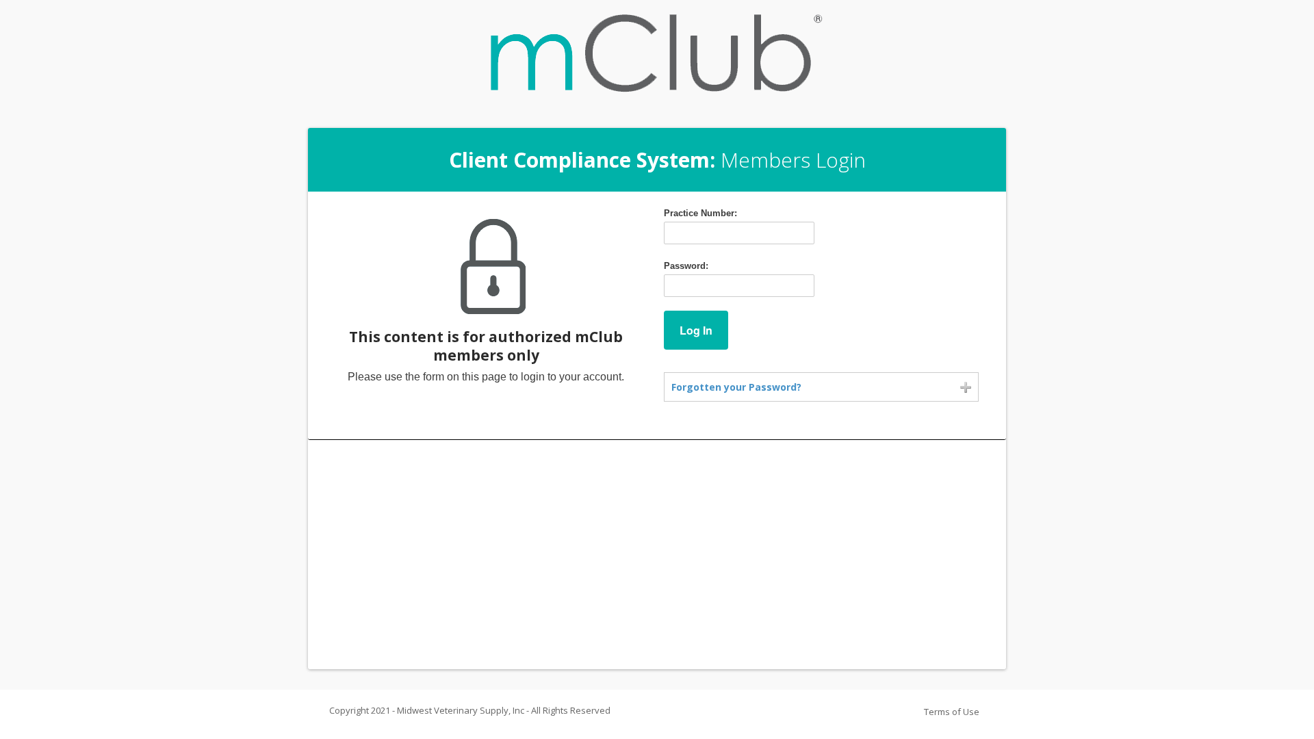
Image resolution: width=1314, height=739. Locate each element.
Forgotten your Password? (736, 386)
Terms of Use (951, 711)
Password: (686, 266)
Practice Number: (700, 213)
